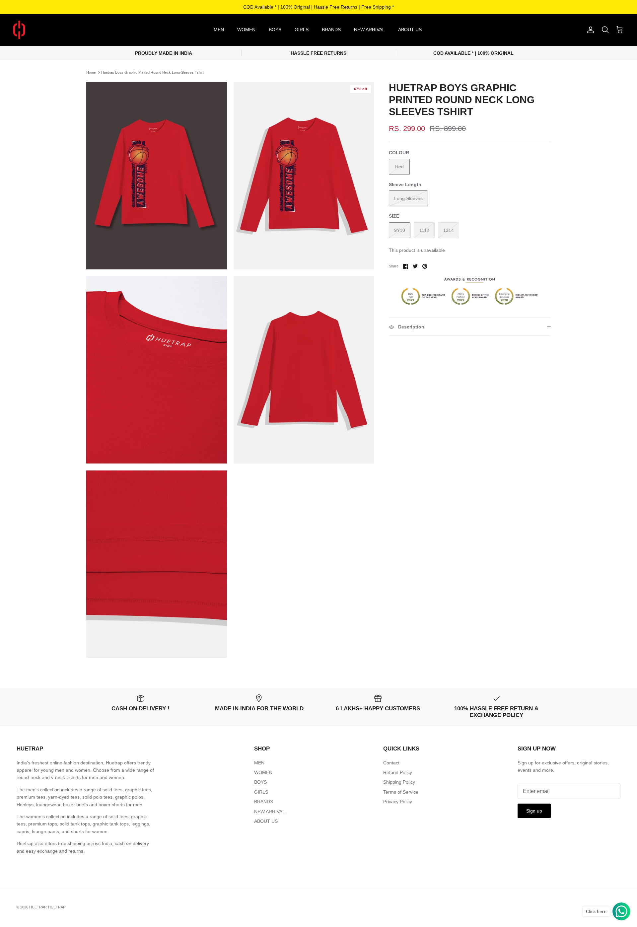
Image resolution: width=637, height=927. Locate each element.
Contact (391, 762)
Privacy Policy (397, 801)
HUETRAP (37, 907)
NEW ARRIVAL (369, 29)
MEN (219, 29)
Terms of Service (400, 792)
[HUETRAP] (54, 30)
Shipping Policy (399, 782)
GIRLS (302, 29)
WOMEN (246, 29)
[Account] (589, 30)
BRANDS (331, 29)
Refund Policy (397, 772)
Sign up (534, 811)
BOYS (275, 29)
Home (91, 72)
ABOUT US (410, 29)
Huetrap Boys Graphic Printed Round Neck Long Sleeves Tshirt (152, 72)
